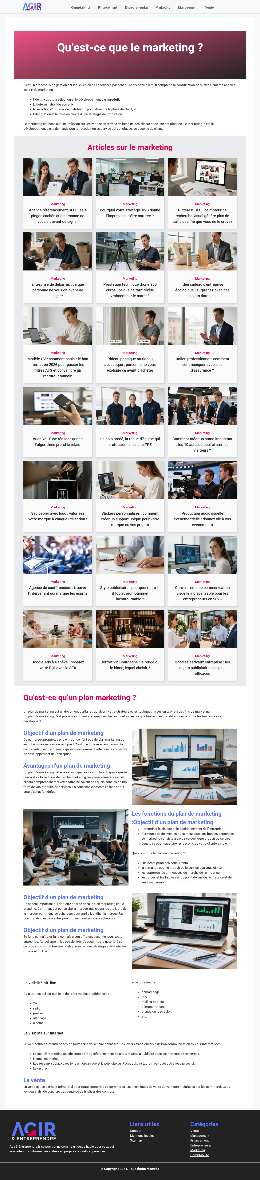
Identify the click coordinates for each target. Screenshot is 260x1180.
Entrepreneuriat (136, 7)
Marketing (163, 7)
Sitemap (136, 1140)
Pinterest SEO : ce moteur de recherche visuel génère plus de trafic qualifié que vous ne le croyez (202, 216)
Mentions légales (142, 1136)
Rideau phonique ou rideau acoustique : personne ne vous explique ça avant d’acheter (130, 365)
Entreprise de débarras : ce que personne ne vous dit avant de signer (57, 290)
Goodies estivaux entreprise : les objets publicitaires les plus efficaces (202, 668)
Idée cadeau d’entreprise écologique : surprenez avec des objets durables (202, 290)
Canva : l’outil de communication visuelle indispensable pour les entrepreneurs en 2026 (202, 593)
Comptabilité (80, 7)
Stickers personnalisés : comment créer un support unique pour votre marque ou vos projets (130, 519)
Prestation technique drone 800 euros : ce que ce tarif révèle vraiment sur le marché (130, 290)
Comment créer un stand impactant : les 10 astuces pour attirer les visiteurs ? (202, 445)
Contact (135, 1131)
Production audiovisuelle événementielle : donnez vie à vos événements (202, 519)
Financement (107, 7)
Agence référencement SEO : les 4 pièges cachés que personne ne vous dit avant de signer (58, 216)
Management (188, 7)
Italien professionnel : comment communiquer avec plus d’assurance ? (202, 365)
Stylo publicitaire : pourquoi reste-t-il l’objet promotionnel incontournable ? (130, 593)
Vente (209, 7)
